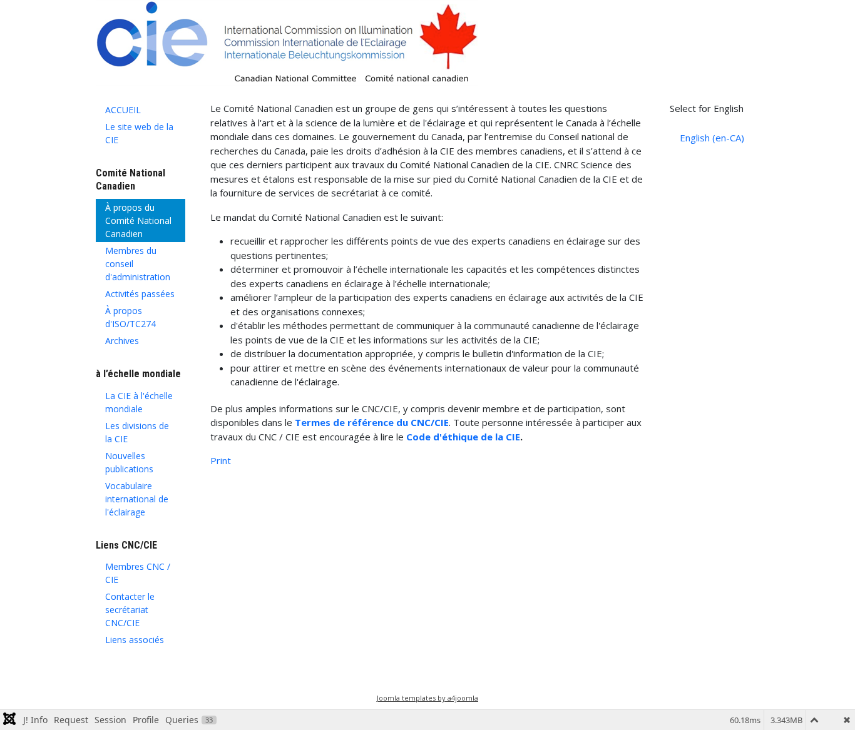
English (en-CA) (712, 137)
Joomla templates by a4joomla (427, 697)
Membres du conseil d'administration (137, 264)
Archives (122, 341)
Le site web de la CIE (139, 133)
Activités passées (140, 294)
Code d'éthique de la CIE (463, 436)
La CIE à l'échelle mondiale (139, 402)
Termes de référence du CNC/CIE (372, 422)
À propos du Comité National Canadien (138, 220)
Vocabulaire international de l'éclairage (136, 499)
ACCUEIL (123, 110)
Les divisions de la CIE (137, 432)
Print (220, 460)
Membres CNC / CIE (137, 573)
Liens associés (134, 640)
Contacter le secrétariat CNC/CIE (130, 610)
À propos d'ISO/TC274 (130, 317)
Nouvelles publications (129, 462)
